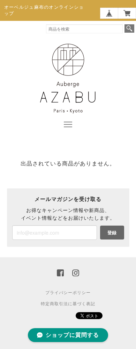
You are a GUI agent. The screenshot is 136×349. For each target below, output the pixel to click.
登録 (111, 232)
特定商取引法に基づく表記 (68, 303)
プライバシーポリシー (68, 292)
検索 (129, 28)
